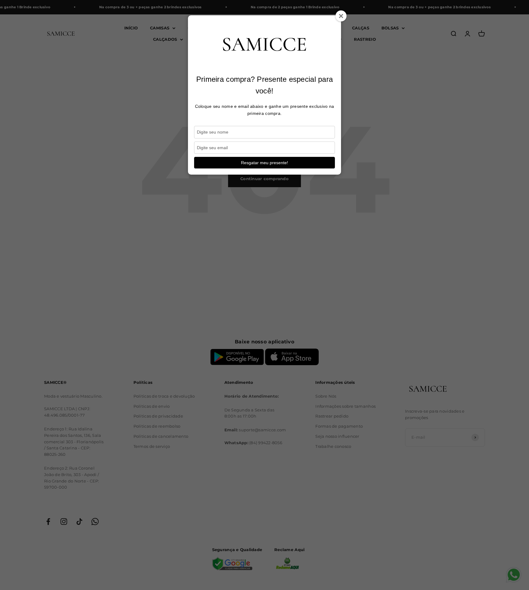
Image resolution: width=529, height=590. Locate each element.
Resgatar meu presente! (264, 162)
